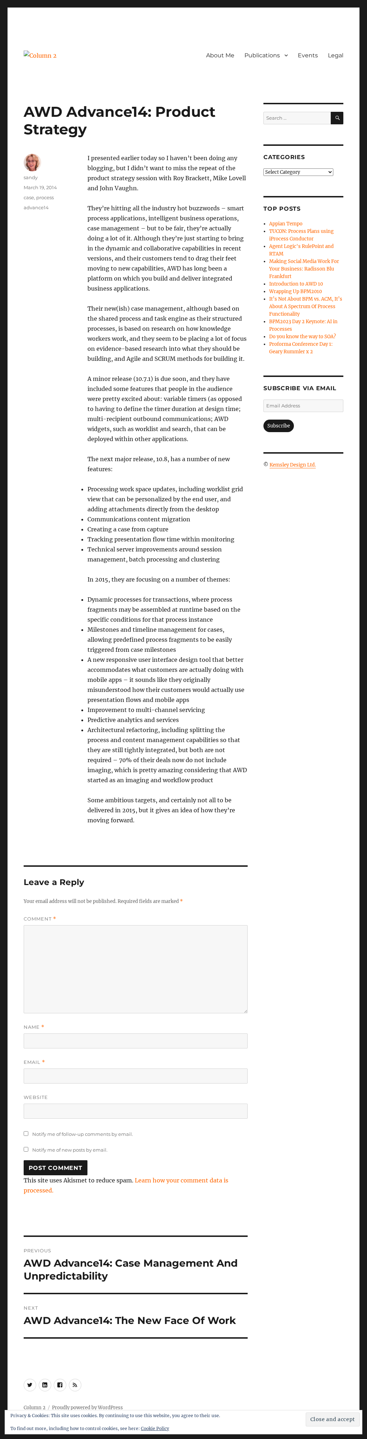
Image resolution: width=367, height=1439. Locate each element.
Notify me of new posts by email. (70, 1150)
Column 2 (35, 1408)
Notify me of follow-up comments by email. (82, 1134)
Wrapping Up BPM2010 (295, 291)
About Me (220, 55)
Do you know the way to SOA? (302, 337)
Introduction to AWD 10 (296, 284)
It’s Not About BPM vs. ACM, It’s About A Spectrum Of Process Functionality (305, 306)
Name (34, 1027)
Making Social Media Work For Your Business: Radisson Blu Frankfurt (304, 268)
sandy (31, 177)
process (45, 197)
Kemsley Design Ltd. (293, 465)
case (29, 197)
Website (36, 1097)
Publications (262, 55)
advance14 (36, 207)
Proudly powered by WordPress (87, 1408)
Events (308, 55)
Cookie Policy (155, 1428)
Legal (335, 55)
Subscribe (278, 426)
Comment (40, 919)
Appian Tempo (285, 224)
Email (34, 1062)
